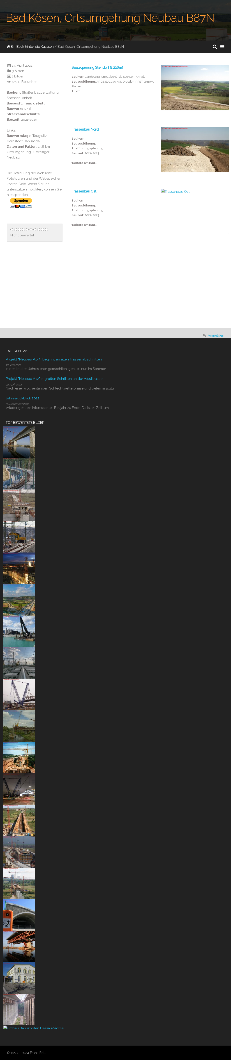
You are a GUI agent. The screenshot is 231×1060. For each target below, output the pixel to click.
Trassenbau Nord (85, 129)
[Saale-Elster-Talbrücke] (19, 442)
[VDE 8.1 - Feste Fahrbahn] (19, 473)
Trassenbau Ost (84, 191)
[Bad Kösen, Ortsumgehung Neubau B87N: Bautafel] (94, 281)
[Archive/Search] (215, 47)
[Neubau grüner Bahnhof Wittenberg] (19, 978)
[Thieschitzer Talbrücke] (19, 757)
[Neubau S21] (19, 694)
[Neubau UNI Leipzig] (19, 568)
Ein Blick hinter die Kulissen (32, 47)
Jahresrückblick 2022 (22, 398)
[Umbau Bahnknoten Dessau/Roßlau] (34, 1028)
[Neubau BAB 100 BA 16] (19, 631)
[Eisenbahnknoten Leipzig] (19, 663)
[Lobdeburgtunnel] (19, 915)
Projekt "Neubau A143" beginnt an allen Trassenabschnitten (54, 359)
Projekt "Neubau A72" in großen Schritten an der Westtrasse (54, 378)
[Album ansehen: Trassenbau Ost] (195, 211)
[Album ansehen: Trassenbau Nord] (195, 149)
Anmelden (216, 335)
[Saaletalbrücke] (19, 1009)
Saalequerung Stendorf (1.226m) (97, 67)
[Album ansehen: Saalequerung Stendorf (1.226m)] (195, 87)
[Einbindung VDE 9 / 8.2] (19, 537)
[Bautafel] (75, 319)
